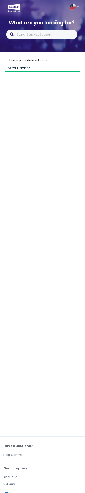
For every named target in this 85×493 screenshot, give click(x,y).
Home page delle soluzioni (28, 60)
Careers (9, 483)
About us (10, 477)
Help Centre (12, 454)
